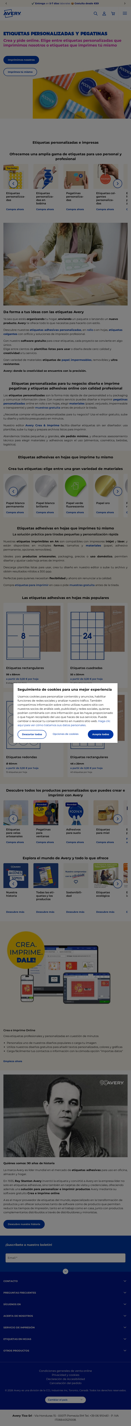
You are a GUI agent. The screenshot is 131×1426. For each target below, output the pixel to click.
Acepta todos (100, 734)
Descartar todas (32, 734)
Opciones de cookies (65, 733)
